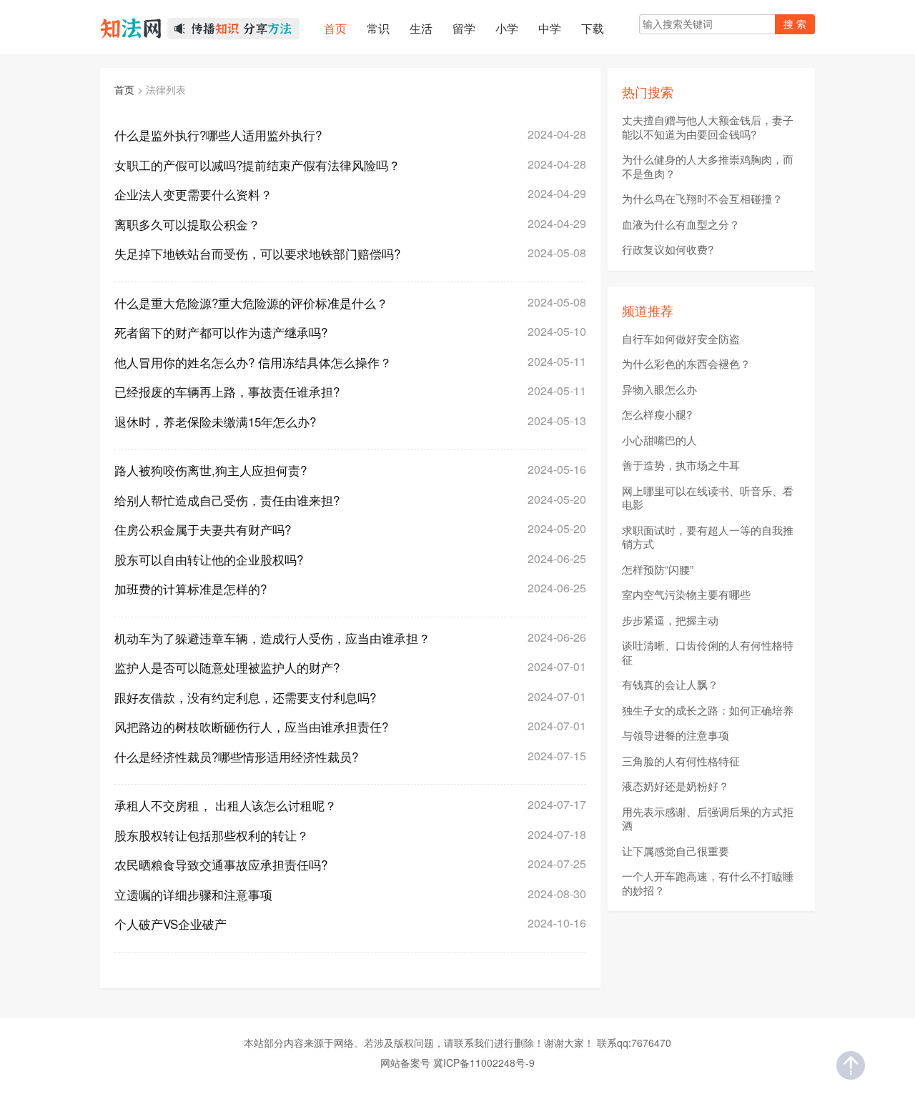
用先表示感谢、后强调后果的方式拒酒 (707, 818)
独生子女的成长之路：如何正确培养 (707, 710)
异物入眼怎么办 (659, 389)
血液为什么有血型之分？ (681, 224)
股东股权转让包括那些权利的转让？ (211, 835)
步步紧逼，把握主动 (670, 620)
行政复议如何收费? (667, 249)
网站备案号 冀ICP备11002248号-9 (457, 1062)
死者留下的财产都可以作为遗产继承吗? (220, 332)
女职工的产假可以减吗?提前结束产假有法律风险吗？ (257, 165)
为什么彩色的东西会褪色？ (686, 364)
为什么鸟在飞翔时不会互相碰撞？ (702, 199)
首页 (124, 89)
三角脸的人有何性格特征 (681, 761)
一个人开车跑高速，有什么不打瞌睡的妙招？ (707, 883)
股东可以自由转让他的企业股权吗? (208, 559)
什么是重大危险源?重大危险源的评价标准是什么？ (251, 303)
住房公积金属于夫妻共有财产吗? (202, 529)
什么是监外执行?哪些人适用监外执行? (218, 135)
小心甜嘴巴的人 (659, 440)
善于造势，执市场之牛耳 (681, 465)
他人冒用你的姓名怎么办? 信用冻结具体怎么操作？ (253, 362)
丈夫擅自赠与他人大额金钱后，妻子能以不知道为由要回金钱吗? (707, 127)
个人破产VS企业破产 (170, 924)
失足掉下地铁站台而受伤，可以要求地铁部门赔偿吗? (257, 253)
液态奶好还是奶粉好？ (675, 786)
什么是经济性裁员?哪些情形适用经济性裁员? (236, 756)
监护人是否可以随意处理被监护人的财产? (227, 667)
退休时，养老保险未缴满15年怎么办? (215, 421)
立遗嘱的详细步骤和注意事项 (193, 894)
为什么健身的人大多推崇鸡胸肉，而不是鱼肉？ (707, 166)
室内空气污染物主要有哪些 (686, 594)
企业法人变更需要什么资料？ (193, 194)
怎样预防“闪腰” (657, 569)
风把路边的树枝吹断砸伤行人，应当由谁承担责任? (251, 726)
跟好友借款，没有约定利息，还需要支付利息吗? (245, 697)
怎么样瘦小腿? (657, 414)
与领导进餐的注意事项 (675, 735)
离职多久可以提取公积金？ (187, 224)
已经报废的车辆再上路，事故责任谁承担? (227, 391)
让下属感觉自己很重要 (675, 851)
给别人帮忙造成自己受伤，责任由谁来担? (227, 500)
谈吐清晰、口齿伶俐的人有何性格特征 (707, 652)
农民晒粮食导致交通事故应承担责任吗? (220, 864)
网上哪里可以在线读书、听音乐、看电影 (707, 498)
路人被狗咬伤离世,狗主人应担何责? (210, 470)
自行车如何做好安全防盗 (681, 339)
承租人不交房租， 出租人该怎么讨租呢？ (225, 805)
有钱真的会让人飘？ (670, 684)
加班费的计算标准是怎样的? (190, 588)
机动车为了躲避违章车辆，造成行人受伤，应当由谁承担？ (272, 638)
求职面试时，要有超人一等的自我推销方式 (707, 537)
